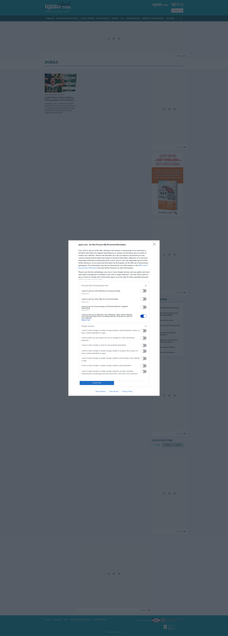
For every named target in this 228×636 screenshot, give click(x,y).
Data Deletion (100, 391)
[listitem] (114, 285)
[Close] (155, 245)
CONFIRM (97, 383)
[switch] (143, 290)
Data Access (114, 391)
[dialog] (114, 318)
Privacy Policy (127, 391)
